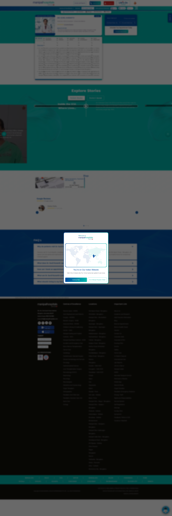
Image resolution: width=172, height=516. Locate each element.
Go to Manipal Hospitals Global (97, 280)
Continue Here (76, 280)
